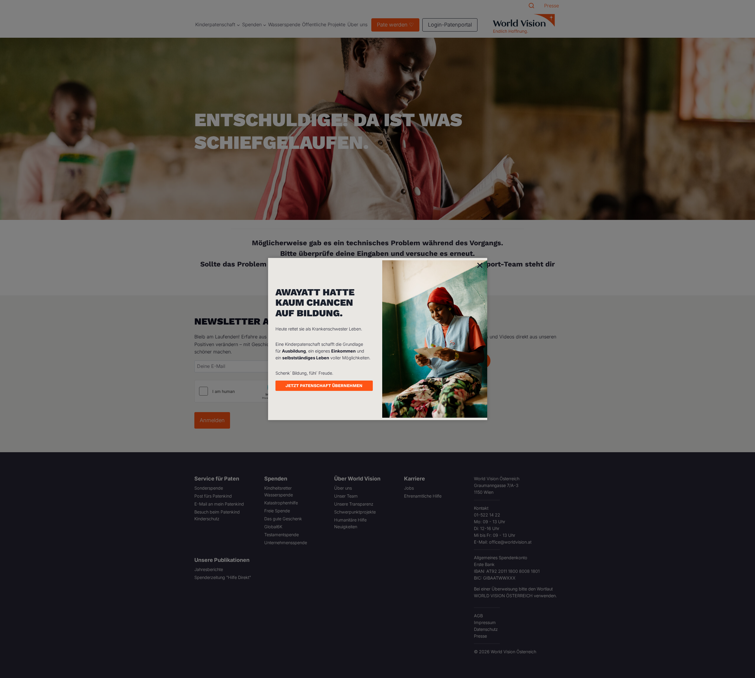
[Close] (479, 265)
